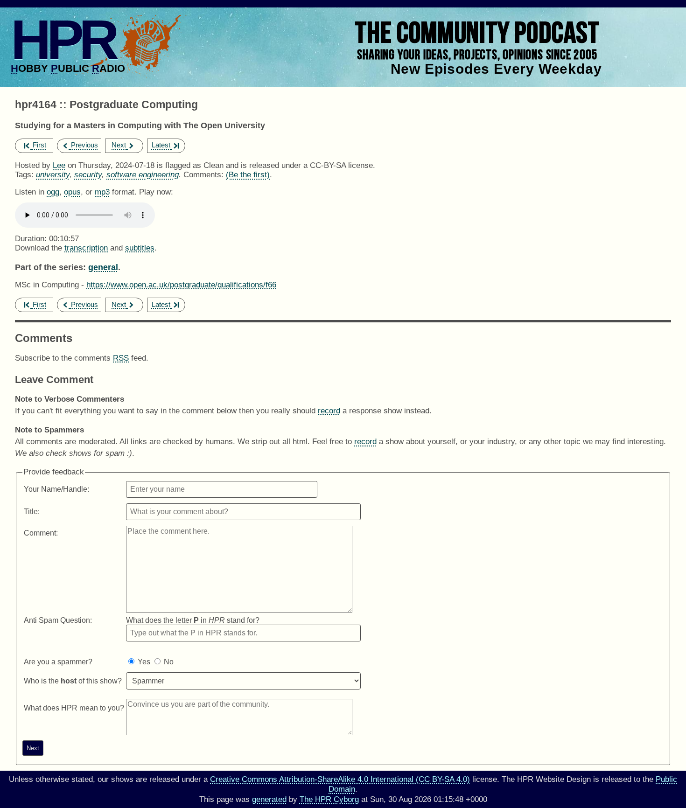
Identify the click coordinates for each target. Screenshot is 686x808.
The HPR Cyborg (329, 799)
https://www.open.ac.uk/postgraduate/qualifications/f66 (181, 284)
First (39, 145)
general (103, 267)
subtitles (139, 248)
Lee (59, 165)
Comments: (204, 174)
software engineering (142, 174)
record (329, 410)
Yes (144, 662)
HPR (63, 39)
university (53, 174)
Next (119, 145)
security (88, 174)
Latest (161, 145)
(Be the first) (248, 174)
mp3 (102, 192)
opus (72, 192)
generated (269, 799)
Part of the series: (50, 267)
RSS (121, 358)
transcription (86, 248)
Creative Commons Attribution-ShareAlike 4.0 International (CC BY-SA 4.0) (340, 779)
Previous (84, 145)
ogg (53, 192)
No (169, 662)
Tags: (24, 174)
